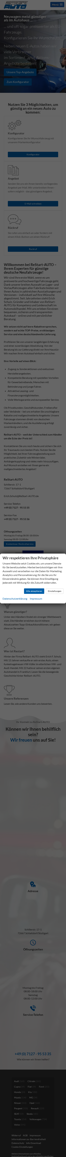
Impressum (36, 598)
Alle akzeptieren (34, 591)
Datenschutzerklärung (15, 598)
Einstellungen (54, 591)
